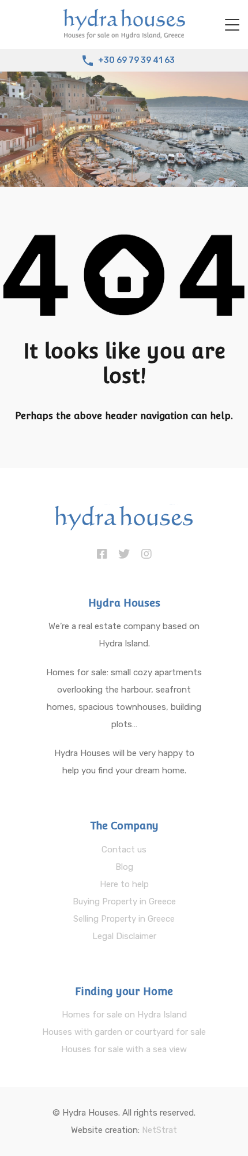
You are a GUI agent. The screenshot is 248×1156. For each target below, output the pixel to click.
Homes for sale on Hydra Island (124, 1014)
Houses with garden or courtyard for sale (124, 1032)
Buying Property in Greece (124, 901)
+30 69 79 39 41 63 (136, 60)
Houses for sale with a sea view (124, 1049)
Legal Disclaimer (124, 936)
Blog (124, 867)
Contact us (124, 849)
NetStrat (159, 1130)
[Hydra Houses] (124, 35)
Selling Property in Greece (124, 919)
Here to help (124, 884)
